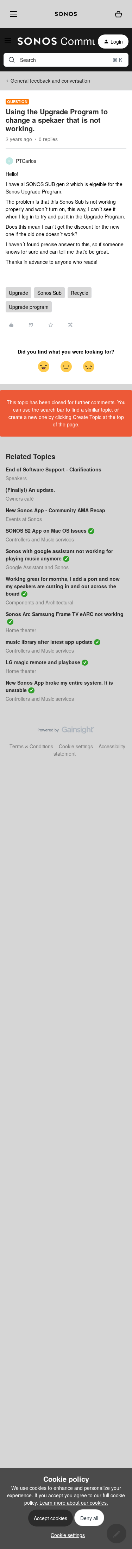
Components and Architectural (39, 602)
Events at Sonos (24, 518)
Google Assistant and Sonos (37, 567)
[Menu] (12, 14)
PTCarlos (26, 160)
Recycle (79, 292)
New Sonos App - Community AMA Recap (55, 510)
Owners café (20, 498)
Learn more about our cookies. (73, 1502)
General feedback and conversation (50, 80)
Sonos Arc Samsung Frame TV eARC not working (65, 613)
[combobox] (66, 60)
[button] (8, 42)
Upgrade (18, 292)
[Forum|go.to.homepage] (52, 41)
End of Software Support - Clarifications (53, 469)
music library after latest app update (49, 641)
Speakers (16, 478)
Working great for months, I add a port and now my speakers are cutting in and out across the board (63, 586)
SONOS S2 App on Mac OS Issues (46, 530)
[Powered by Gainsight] (66, 731)
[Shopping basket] (118, 14)
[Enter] (12, 60)
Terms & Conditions (31, 746)
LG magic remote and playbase (43, 662)
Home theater (21, 630)
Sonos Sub (49, 292)
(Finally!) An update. (30, 489)
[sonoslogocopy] (66, 14)
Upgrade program (29, 306)
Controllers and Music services (40, 539)
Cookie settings (76, 746)
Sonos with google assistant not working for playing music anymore (59, 554)
